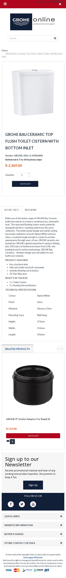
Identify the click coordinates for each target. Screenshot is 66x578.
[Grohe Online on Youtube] (33, 504)
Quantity (9, 175)
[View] (12, 441)
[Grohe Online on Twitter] (22, 504)
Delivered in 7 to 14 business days (23, 159)
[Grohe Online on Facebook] (11, 504)
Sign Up (33, 485)
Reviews (31, 209)
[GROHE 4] (33, 385)
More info (11, 209)
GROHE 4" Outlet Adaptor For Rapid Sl (28, 419)
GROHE (18, 155)
